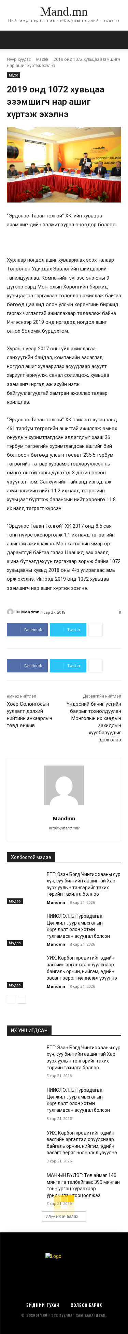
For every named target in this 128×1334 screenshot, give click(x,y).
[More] (95, 629)
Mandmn (30, 611)
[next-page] (22, 999)
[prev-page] (11, 999)
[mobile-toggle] (12, 40)
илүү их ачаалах (62, 1216)
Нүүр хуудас (19, 59)
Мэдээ (42, 59)
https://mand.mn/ (64, 828)
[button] (118, 40)
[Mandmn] (11, 612)
